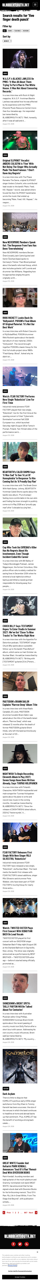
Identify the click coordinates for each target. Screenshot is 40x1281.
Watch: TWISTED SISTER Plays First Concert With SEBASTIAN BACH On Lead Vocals (18, 931)
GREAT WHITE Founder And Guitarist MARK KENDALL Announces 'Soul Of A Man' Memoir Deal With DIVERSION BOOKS (19, 1167)
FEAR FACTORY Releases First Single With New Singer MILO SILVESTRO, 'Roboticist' (17, 855)
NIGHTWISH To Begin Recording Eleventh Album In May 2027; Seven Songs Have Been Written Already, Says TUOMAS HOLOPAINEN (20, 778)
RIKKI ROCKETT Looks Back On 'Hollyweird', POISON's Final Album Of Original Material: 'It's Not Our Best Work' (19, 322)
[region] (20, 1265)
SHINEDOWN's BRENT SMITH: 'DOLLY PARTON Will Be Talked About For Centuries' (17, 1006)
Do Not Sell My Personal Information (20, 1271)
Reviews (26, 31)
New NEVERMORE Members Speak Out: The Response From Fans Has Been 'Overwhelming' (19, 245)
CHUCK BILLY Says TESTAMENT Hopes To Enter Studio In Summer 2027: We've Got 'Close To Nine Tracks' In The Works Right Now (19, 630)
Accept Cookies (20, 1277)
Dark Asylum (9, 1093)
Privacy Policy (12, 1265)
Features (17, 31)
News (10, 31)
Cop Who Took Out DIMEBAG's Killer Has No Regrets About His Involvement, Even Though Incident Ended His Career (20, 552)
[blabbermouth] (15, 6)
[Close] (37, 1252)
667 (25, 1212)
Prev (9, 1212)
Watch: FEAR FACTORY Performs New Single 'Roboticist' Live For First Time (19, 399)
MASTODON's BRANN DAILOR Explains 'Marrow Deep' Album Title (20, 703)
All (5, 31)
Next (31, 1212)
